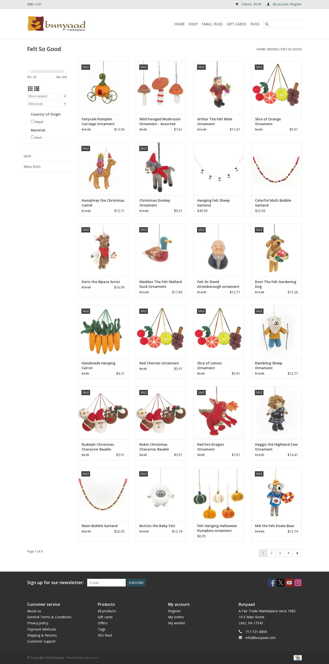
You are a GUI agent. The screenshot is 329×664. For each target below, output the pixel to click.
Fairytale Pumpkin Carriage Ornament (98, 121)
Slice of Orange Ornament (268, 121)
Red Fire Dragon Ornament (210, 446)
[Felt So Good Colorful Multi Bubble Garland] (276, 168)
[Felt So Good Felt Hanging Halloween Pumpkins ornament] (218, 494)
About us (34, 611)
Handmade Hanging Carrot (98, 365)
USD (30, 4)
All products (107, 611)
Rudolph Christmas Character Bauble (98, 446)
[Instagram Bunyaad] (298, 583)
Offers (102, 623)
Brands (273, 49)
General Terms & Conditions (49, 617)
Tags (101, 629)
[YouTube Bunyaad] (289, 583)
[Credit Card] (297, 657)
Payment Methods (41, 629)
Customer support (41, 641)
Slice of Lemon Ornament (209, 365)
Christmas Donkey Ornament (154, 202)
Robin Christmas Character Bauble (154, 446)
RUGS (254, 24)
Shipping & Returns (42, 635)
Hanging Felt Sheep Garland (213, 202)
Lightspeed (91, 658)
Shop (193, 24)
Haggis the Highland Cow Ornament (276, 446)
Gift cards (236, 24)
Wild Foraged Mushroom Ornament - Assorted (160, 121)
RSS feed (105, 635)
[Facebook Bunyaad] (272, 583)
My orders (176, 617)
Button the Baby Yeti (157, 525)
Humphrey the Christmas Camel (103, 202)
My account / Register (287, 4)
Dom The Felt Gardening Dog (275, 284)
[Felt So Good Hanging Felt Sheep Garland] (218, 168)
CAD (38, 4)
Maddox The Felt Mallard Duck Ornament (160, 284)
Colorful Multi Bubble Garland (273, 202)
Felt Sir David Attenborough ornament (218, 284)
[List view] (36, 88)
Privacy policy (37, 623)
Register (174, 611)
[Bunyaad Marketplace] (70, 24)
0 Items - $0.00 (251, 4)
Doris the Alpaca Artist (101, 281)
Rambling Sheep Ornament (268, 365)
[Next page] (297, 553)
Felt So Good (291, 49)
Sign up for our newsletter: (55, 582)
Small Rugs (212, 24)
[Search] (266, 24)
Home (179, 24)
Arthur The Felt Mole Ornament (214, 121)
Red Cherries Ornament (159, 363)
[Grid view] (30, 88)
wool (38, 137)
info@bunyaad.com (260, 637)
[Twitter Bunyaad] (280, 583)
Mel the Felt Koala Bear (274, 525)
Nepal (39, 122)
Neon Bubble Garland (100, 525)
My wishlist (176, 623)
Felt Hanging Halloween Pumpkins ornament (217, 528)
